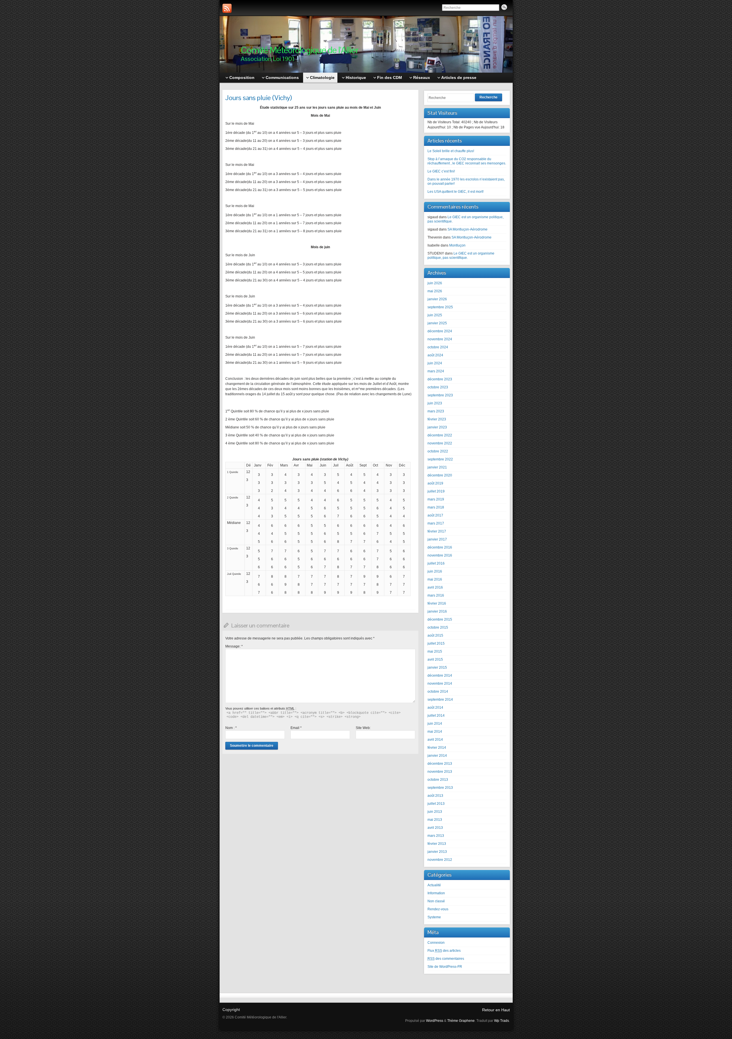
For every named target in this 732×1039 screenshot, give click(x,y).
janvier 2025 (437, 323)
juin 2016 (434, 571)
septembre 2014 (440, 700)
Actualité (434, 885)
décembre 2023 (439, 379)
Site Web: (363, 728)
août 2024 (435, 355)
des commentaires (445, 959)
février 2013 (436, 844)
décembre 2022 (439, 435)
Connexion (436, 943)
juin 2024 (434, 363)
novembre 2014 (439, 684)
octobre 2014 (437, 692)
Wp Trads (501, 1021)
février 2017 (436, 531)
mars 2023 (435, 411)
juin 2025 (434, 315)
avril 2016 (435, 587)
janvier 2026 (437, 299)
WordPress (434, 1021)
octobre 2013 (437, 780)
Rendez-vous (437, 909)
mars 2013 (435, 836)
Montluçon (457, 245)
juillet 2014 (436, 716)
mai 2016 (434, 579)
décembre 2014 (439, 676)
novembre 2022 (439, 443)
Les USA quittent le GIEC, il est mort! (455, 192)
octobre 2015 (437, 627)
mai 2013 (434, 820)
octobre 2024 (437, 347)
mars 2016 (435, 595)
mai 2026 (434, 291)
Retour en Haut (496, 1010)
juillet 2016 (436, 563)
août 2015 (435, 635)
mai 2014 (434, 732)
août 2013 (435, 796)
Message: (234, 646)
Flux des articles (444, 951)
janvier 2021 (437, 467)
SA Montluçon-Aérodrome (467, 229)
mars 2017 (435, 523)
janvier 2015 (437, 667)
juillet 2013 (436, 804)
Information (436, 893)
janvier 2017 (437, 539)
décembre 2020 (439, 475)
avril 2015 (435, 659)
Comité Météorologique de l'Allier (299, 50)
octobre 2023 (437, 387)
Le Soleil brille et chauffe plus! (450, 151)
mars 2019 (435, 499)
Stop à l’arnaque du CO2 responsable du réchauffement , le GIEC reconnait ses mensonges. (466, 161)
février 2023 (436, 419)
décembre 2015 (439, 619)
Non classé (436, 901)
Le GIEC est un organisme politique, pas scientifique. (460, 255)
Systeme (434, 917)
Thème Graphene (461, 1021)
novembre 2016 (439, 555)
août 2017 (435, 515)
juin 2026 (434, 283)
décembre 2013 (439, 764)
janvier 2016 (437, 611)
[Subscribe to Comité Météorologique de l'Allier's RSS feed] (227, 8)
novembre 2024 (439, 339)
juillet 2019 (436, 491)
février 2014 (436, 748)
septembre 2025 (440, 307)
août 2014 (435, 708)
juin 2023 (434, 403)
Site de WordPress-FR (444, 967)
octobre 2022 (437, 451)
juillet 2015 (436, 643)
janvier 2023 (437, 427)
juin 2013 (434, 812)
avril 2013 (435, 828)
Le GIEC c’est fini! (441, 171)
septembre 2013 (440, 788)
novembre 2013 (439, 772)
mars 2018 (435, 507)
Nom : (231, 728)
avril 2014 (435, 740)
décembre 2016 (439, 547)
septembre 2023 (440, 395)
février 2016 (436, 603)
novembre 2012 (439, 860)
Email (296, 728)
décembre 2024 (439, 331)
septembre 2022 (440, 459)
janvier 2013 (437, 852)
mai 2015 (434, 651)
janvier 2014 (437, 756)
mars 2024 (435, 371)
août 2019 (435, 483)
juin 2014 (434, 724)
